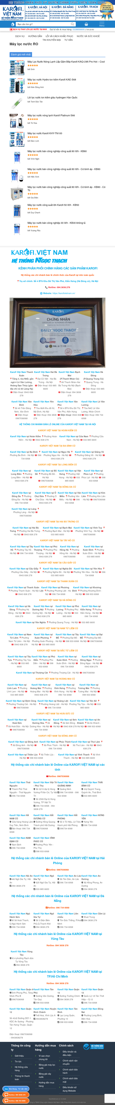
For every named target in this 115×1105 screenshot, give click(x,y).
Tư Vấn (68, 39)
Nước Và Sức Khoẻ (88, 36)
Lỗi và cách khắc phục (59, 36)
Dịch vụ (20, 36)
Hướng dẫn (35, 36)
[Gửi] (72, 24)
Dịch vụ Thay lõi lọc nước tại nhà (30, 29)
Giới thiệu (19, 1055)
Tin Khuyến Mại (52, 39)
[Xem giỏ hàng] (86, 24)
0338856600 (79, 29)
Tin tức (18, 1061)
